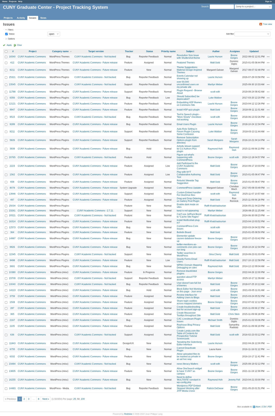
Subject (190, 51)
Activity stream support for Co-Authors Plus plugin (188, 149)
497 (12, 199)
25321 (12, 77)
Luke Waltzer (215, 97)
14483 (12, 388)
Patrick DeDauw (215, 388)
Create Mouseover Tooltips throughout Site (189, 314)
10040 (12, 284)
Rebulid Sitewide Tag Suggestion (187, 181)
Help (20, 1)
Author (216, 51)
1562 (12, 174)
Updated (254, 51)
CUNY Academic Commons (32, 56)
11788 (12, 91)
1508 (12, 302)
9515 (12, 117)
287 (12, 308)
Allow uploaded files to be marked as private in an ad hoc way (189, 356)
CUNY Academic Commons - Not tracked (95, 56)
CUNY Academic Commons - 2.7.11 (95, 210)
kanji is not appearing (188, 210)
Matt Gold (215, 62)
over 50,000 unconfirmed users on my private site (188, 84)
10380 (12, 272)
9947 (12, 109)
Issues (32, 18)
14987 (12, 238)
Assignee (235, 51)
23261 (12, 210)
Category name (60, 51)
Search (205, 6)
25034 (12, 205)
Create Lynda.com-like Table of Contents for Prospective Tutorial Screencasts (188, 334)
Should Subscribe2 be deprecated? (188, 97)
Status (11, 34)
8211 (12, 70)
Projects (13, 1)
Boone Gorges (234, 56)
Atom (258, 407)
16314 (12, 221)
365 (12, 314)
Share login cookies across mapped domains (189, 302)
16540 (12, 56)
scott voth (215, 91)
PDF (270, 407)
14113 (12, 290)
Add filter (230, 34)
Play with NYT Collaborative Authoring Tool (189, 174)
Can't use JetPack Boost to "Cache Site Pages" (189, 215)
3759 (12, 296)
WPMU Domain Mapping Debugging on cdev (189, 266)
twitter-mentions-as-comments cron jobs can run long (189, 247)
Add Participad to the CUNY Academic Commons (187, 166)
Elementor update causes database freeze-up (189, 238)
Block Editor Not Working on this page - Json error (189, 290)
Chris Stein (234, 314)
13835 (12, 371)
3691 (12, 266)
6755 (12, 349)
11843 (12, 343)
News (43, 18)
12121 (12, 103)
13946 (12, 193)
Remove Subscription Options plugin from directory (188, 140)
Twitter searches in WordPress (186, 254)
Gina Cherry (215, 254)
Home (4, 1)
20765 (12, 157)
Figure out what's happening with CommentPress (185, 157)
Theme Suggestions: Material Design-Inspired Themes (189, 70)
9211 (12, 131)
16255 (12, 379)
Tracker (129, 51)
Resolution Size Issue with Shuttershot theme (188, 56)
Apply (9, 45)
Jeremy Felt (234, 379)
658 (12, 182)
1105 (12, 326)
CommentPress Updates (189, 188)
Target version (96, 51)
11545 (12, 254)
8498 (12, 260)
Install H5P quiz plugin (188, 109)
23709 (12, 278)
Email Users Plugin (186, 124)
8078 (12, 188)
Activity (21, 18)
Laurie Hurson (215, 56)
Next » (45, 399)
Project (32, 51)
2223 (12, 166)
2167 (12, 320)
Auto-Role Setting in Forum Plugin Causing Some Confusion (188, 131)
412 (12, 62)
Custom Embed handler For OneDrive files (189, 193)
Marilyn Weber (215, 84)
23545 (12, 84)
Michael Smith (215, 320)
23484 (12, 364)
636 (12, 334)
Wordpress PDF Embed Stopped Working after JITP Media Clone (189, 388)
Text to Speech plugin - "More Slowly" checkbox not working (189, 117)
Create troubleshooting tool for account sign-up (189, 308)
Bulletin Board (184, 232)
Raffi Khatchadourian (215, 205)
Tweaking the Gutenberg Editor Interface (189, 343)
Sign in (268, 1)
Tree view (267, 24)
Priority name (168, 51)
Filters (10, 30)
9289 (12, 124)
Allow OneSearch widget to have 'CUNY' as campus (189, 371)
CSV (264, 407)
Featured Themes (186, 62)
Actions (268, 56)
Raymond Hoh (215, 148)
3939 (12, 148)
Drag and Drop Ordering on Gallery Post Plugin (189, 199)
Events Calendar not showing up (187, 77)
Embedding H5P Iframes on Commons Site (189, 103)
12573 (12, 227)
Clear (19, 45)
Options (11, 39)
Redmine (128, 414)
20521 (12, 215)
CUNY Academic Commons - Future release (95, 62)
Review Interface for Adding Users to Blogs (188, 296)
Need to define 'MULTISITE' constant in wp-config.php (189, 380)
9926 (12, 247)
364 (12, 232)
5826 (12, 140)
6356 (12, 97)
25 (74, 399)
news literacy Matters (187, 364)
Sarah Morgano (215, 140)
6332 (12, 356)
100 (83, 399)
